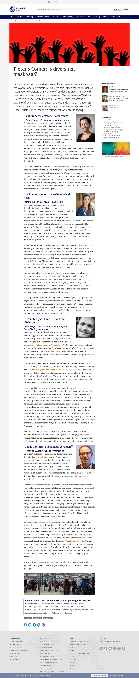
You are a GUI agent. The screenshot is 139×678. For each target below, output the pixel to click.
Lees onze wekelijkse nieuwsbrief (110, 642)
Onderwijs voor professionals (18, 651)
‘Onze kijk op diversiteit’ (76, 541)
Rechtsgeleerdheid (45, 654)
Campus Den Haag (93, 17)
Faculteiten (80, 17)
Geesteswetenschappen (46, 645)
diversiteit (28, 618)
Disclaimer (73, 659)
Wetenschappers (43, 17)
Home (11, 21)
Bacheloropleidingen (15, 642)
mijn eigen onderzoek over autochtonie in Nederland (56, 370)
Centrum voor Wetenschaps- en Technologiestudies (114, 123)
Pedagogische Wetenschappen (114, 130)
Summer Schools (14, 654)
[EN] (125, 9)
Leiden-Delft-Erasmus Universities (80, 654)
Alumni (105, 17)
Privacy (72, 665)
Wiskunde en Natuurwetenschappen (50, 659)
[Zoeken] (96, 9)
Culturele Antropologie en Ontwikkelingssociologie (112, 127)
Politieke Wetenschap (111, 132)
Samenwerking (67, 17)
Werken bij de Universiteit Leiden (80, 642)
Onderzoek (19, 17)
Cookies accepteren (99, 676)
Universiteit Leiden (15, 2)
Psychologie (108, 134)
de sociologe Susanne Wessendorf (46, 345)
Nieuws (17, 21)
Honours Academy (45, 665)
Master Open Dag (15, 659)
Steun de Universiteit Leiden (78, 645)
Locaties (72, 657)
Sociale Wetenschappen (111, 120)
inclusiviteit (37, 618)
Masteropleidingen (15, 645)
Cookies (72, 663)
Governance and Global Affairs (49, 651)
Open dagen (13, 657)
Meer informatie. (45, 676)
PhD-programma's (15, 648)
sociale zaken (48, 618)
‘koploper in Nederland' (43, 454)
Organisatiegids (47, 2)
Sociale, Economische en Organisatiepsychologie (112, 137)
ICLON (41, 668)
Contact (72, 668)
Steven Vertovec (51, 351)
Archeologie (43, 642)
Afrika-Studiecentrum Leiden (48, 663)
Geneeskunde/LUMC (45, 648)
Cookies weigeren (117, 676)
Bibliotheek (57, 2)
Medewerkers (36, 2)
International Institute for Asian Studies (51, 671)
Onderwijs (29, 17)
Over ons (55, 17)
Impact (72, 651)
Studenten (27, 2)
